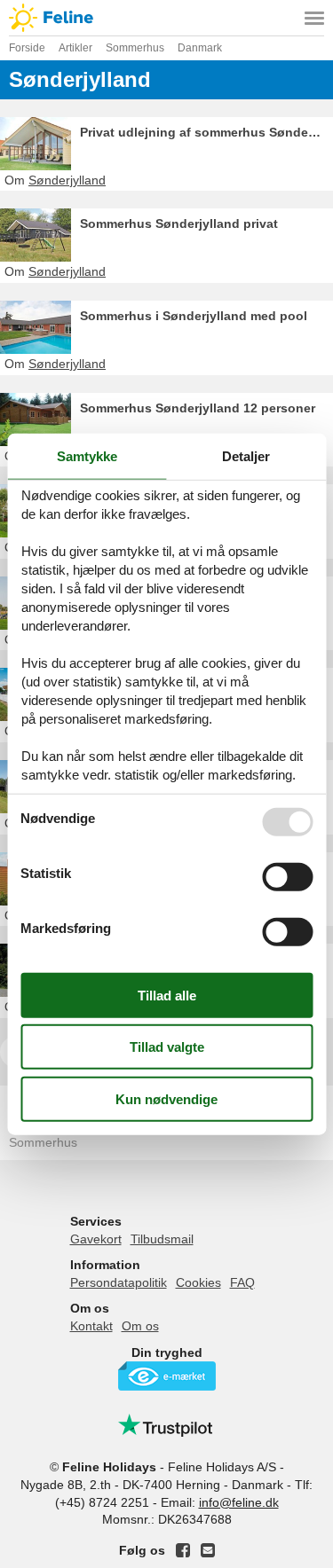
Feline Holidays (166, 17)
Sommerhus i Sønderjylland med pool (193, 316)
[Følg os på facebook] (183, 1550)
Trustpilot (167, 1425)
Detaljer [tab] (246, 456)
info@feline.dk (239, 1502)
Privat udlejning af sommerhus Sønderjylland (206, 132)
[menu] (314, 17)
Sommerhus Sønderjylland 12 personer (197, 408)
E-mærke (167, 1376)
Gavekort (96, 1239)
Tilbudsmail (162, 1239)
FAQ (242, 1282)
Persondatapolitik (118, 1282)
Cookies (198, 1282)
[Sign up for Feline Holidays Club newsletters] (208, 1550)
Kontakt (91, 1326)
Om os (140, 1326)
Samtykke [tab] (87, 456)
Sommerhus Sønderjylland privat (179, 223)
